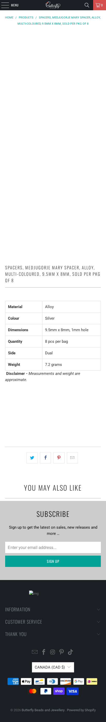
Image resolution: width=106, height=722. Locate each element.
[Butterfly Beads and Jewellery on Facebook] (44, 652)
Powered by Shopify (81, 710)
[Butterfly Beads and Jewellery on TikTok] (71, 652)
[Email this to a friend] (72, 457)
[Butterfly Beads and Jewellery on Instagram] (53, 652)
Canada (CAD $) (50, 667)
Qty (7, 390)
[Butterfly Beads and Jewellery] (53, 5)
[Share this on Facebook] (45, 457)
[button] (53, 428)
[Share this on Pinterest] (58, 457)
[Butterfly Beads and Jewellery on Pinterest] (62, 652)
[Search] (87, 5)
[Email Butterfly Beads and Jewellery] (35, 652)
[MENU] (2, 5)
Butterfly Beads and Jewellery (43, 710)
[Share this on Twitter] (32, 457)
